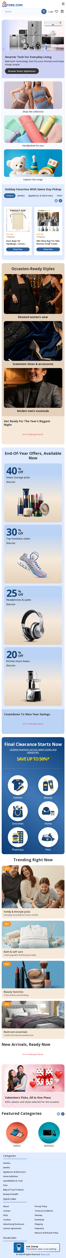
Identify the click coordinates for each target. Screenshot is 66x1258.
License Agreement (12, 1228)
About (6, 1206)
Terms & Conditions (44, 1211)
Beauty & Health (10, 1194)
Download (39, 1219)
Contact (6, 1211)
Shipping (39, 1224)
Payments (39, 1228)
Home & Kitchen (10, 1176)
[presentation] (56, 200)
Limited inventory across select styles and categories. (33, 751)
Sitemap (38, 1215)
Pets (5, 1185)
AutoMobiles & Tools (13, 1181)
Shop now (10, 481)
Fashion (6, 1163)
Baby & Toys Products (13, 1189)
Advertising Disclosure (13, 1224)
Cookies (7, 1219)
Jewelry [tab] (21, 195)
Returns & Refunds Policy (46, 1233)
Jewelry (6, 1167)
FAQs (5, 1215)
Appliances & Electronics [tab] (40, 195)
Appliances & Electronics (14, 1172)
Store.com (45, 1254)
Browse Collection (17, 71)
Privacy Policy (41, 1206)
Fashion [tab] (10, 195)
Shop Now (17, 249)
